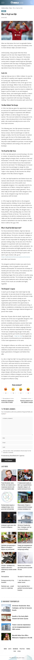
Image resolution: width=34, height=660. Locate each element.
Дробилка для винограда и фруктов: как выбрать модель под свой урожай (8, 547)
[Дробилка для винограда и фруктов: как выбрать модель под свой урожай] (8, 537)
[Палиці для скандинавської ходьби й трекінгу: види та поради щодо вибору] (25, 537)
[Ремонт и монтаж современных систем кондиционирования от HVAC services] (6, 627)
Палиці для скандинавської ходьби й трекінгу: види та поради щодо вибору (25, 547)
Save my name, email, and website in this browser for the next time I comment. (17, 451)
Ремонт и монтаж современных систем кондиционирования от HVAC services (21, 627)
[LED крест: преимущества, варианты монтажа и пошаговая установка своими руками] (8, 558)
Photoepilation (5, 576)
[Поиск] (31, 2)
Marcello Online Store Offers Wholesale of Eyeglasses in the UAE (22, 636)
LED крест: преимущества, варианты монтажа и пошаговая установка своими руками (8, 568)
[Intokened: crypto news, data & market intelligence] (8, 517)
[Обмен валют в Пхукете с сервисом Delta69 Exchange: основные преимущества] (25, 497)
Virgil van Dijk (18, 336)
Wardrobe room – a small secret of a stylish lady (7, 587)
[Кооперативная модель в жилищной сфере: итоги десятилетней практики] (8, 497)
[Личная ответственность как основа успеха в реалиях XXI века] (25, 558)
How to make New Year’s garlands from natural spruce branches (25, 588)
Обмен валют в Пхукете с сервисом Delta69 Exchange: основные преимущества (25, 507)
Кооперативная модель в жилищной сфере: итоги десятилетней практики (7, 507)
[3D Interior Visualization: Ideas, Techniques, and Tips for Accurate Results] (25, 517)
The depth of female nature (25, 576)
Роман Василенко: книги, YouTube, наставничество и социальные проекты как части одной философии (8, 486)
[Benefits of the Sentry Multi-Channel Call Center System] (6, 617)
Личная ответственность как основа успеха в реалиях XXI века (25, 567)
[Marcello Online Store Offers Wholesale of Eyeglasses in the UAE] (6, 636)
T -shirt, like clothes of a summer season (24, 581)
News (3, 11)
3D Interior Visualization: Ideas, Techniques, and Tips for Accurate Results (24, 527)
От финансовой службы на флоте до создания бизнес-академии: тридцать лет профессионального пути (25, 486)
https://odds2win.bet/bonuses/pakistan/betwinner (15, 257)
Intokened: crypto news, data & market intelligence (8, 526)
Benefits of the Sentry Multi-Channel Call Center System (20, 617)
